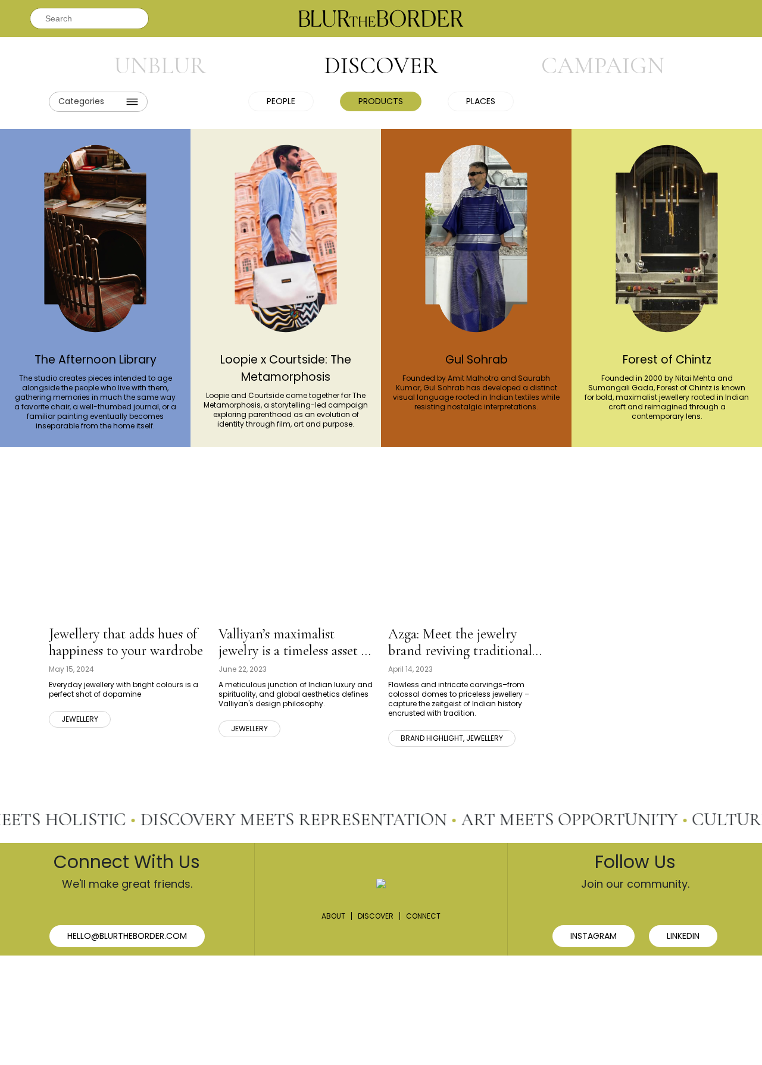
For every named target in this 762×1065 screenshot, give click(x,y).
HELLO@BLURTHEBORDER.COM (127, 936)
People (281, 101)
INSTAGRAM (593, 936)
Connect (423, 916)
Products (380, 101)
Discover (376, 916)
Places (480, 101)
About (333, 916)
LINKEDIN (683, 936)
